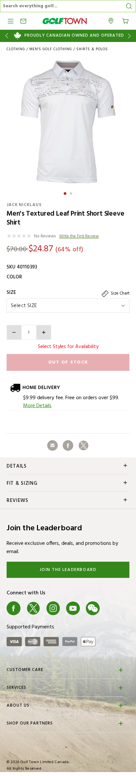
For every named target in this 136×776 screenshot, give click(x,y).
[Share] (52, 445)
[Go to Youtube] (73, 608)
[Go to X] (33, 608)
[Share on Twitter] (83, 445)
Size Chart (119, 293)
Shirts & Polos (92, 49)
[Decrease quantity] (14, 332)
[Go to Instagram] (53, 608)
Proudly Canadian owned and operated (74, 35)
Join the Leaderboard (68, 569)
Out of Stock (68, 362)
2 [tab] (72, 192)
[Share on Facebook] (68, 445)
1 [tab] (66, 192)
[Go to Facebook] (13, 608)
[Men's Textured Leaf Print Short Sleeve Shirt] (68, 121)
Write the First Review (79, 236)
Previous (5, 36)
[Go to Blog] (112, 608)
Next (130, 36)
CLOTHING (16, 49)
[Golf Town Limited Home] (65, 21)
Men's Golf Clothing (50, 49)
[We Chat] (93, 608)
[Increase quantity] (43, 332)
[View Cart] (125, 20)
